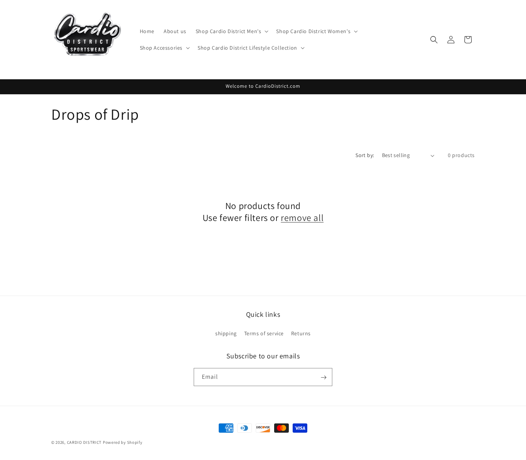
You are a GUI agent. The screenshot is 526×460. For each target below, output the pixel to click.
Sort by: (364, 155)
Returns (301, 333)
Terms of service (264, 333)
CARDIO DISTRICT (84, 442)
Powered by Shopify (122, 442)
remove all (302, 218)
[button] (231, 31)
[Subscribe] (323, 377)
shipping (226, 333)
